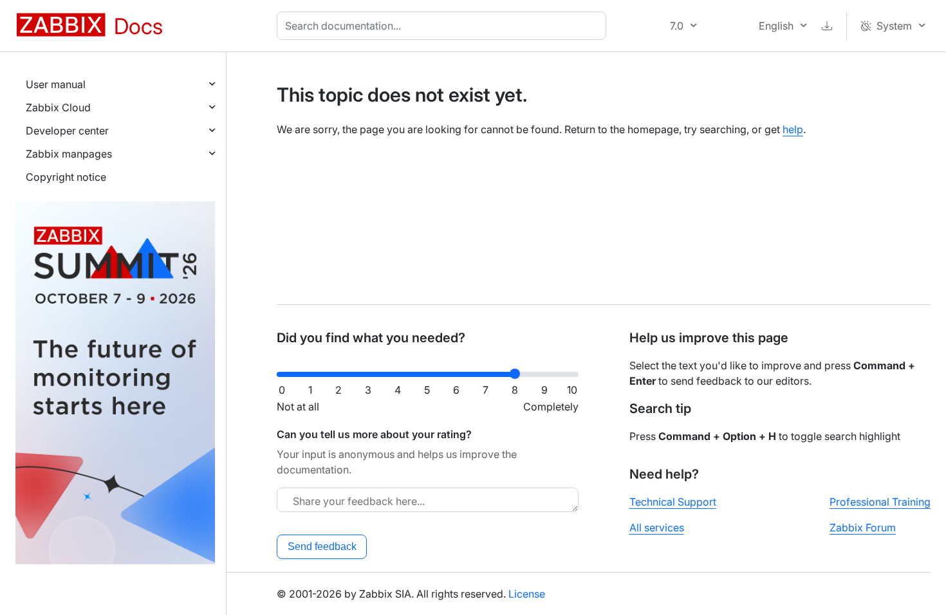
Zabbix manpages (69, 153)
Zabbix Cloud (58, 107)
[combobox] (444, 26)
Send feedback (322, 546)
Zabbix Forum (863, 527)
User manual (56, 84)
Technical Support (672, 501)
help (793, 129)
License (526, 593)
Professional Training (880, 501)
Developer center (67, 130)
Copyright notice (66, 176)
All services (656, 527)
